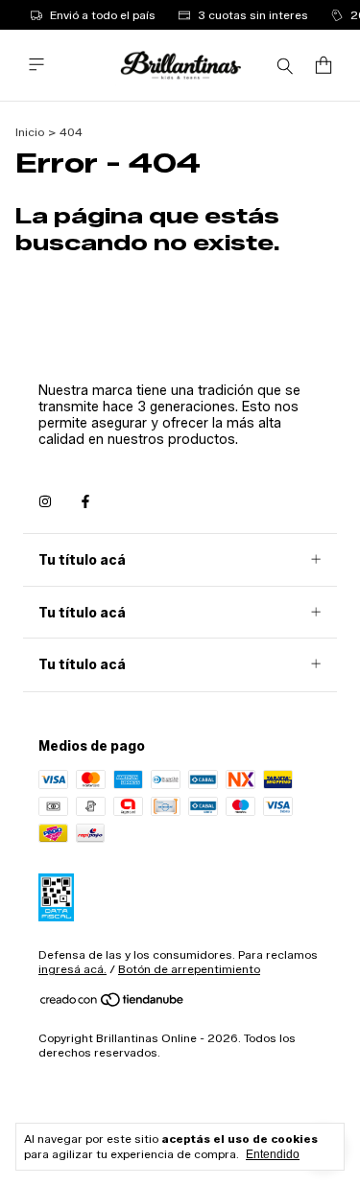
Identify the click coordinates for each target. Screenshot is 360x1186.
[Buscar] (285, 65)
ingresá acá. (72, 969)
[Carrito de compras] (323, 66)
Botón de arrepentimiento (189, 969)
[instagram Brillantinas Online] (45, 502)
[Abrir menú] (36, 65)
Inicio (29, 132)
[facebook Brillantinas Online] (85, 502)
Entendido (273, 1154)
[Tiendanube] (112, 1003)
